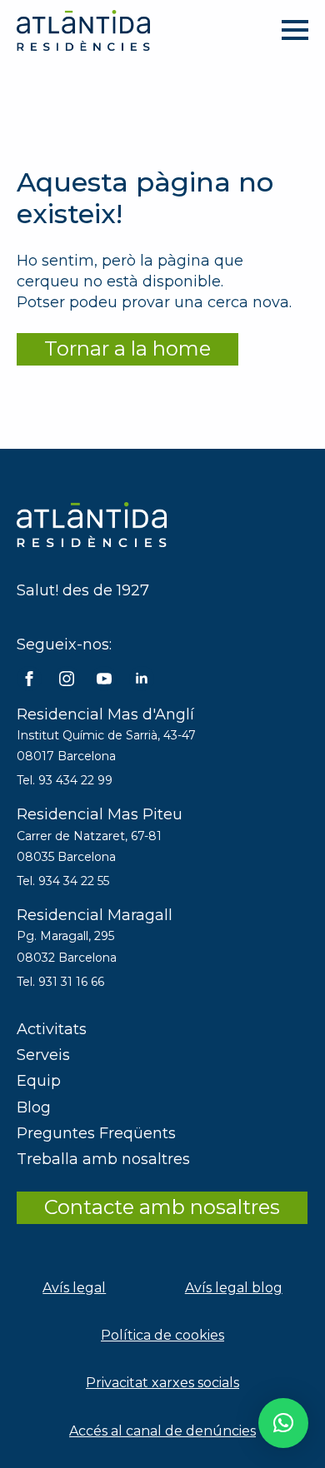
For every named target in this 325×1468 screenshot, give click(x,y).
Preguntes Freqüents (96, 1133)
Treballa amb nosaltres (103, 1159)
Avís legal (74, 1288)
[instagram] (66, 678)
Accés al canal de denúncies (162, 1431)
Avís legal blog (233, 1288)
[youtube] (104, 678)
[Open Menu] (295, 30)
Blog (34, 1107)
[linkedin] (141, 678)
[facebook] (29, 678)
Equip (39, 1081)
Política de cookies (162, 1335)
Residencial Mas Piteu (99, 814)
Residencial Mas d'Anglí (105, 714)
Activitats (52, 1029)
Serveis (43, 1055)
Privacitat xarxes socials (162, 1383)
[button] (283, 1423)
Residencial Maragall (94, 915)
